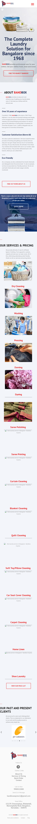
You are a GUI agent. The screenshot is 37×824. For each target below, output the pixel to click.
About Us (18, 774)
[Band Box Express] (7, 4)
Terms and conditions (13, 818)
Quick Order (18, 778)
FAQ (28, 818)
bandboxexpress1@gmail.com (18, 796)
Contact (19, 780)
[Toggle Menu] (32, 4)
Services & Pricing (19, 776)
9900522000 (19, 789)
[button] (1, 732)
